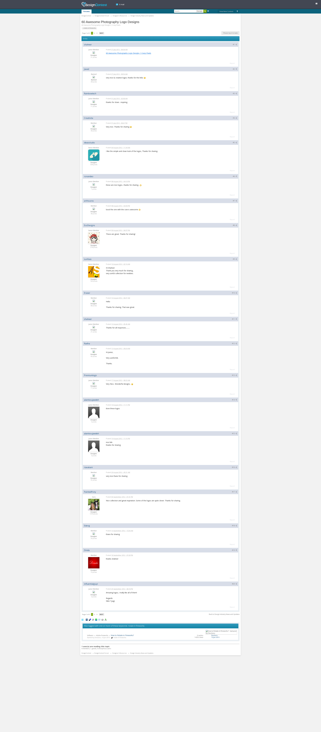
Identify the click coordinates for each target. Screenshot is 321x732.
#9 (234, 259)
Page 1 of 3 (86, 33)
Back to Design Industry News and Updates (224, 614)
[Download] (106, 619)
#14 (233, 400)
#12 (233, 343)
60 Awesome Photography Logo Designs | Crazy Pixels (128, 53)
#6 (234, 176)
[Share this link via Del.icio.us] (90, 619)
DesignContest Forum (101, 653)
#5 (234, 142)
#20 (233, 584)
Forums (86, 11)
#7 (234, 201)
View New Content (226, 11)
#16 (233, 467)
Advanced (208, 11)
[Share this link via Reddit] (93, 619)
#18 (233, 526)
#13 (233, 375)
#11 (233, 319)
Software (90, 635)
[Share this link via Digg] (87, 619)
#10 (233, 293)
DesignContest (94, 4)
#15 (233, 433)
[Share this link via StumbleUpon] (96, 619)
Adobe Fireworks (102, 635)
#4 (234, 118)
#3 (234, 93)
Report (232, 63)
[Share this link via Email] (99, 619)
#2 (234, 69)
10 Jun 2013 (215, 637)
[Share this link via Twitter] (83, 619)
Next (101, 33)
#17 (233, 492)
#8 (234, 225)
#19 (233, 550)
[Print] (102, 619)
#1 (234, 44)
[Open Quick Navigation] (237, 12)
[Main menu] (317, 4)
